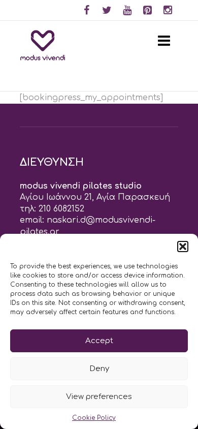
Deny (99, 368)
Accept (99, 340)
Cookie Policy (94, 417)
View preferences (99, 396)
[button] (183, 246)
